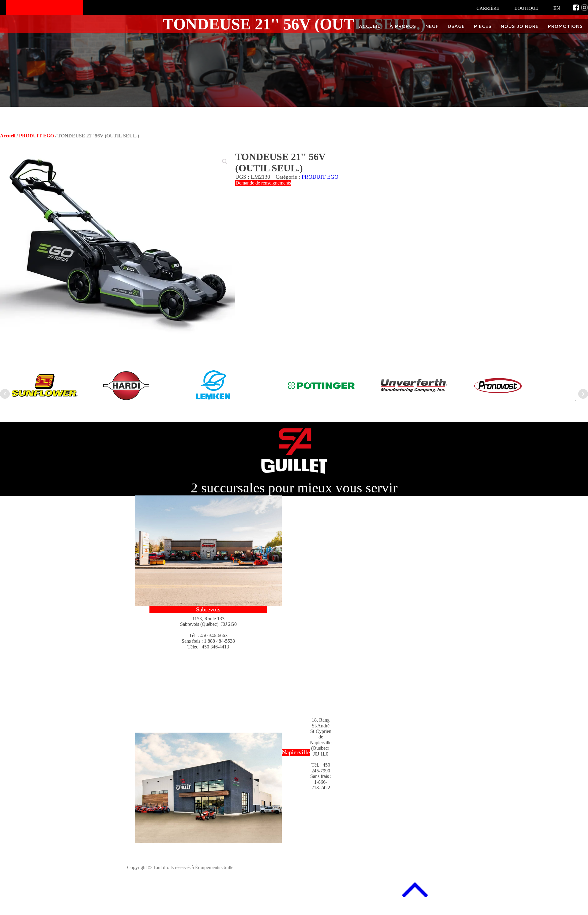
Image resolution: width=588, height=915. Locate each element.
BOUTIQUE (526, 8)
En (556, 8)
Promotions (565, 26)
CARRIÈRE (488, 8)
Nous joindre (520, 26)
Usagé (456, 26)
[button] (224, 161)
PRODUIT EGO (36, 135)
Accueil (369, 26)
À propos (403, 26)
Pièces (483, 26)
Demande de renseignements (263, 182)
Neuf (432, 26)
